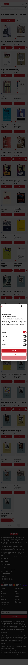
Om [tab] (23, 309)
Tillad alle (14, 350)
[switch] (25, 336)
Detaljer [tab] (14, 309)
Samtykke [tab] (5, 309)
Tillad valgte (14, 354)
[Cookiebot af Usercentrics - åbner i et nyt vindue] (21, 306)
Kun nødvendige (14, 357)
